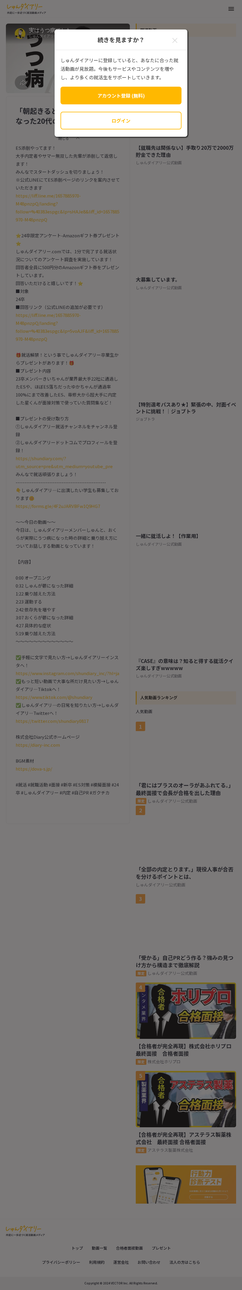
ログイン (121, 120)
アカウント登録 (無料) (121, 95)
